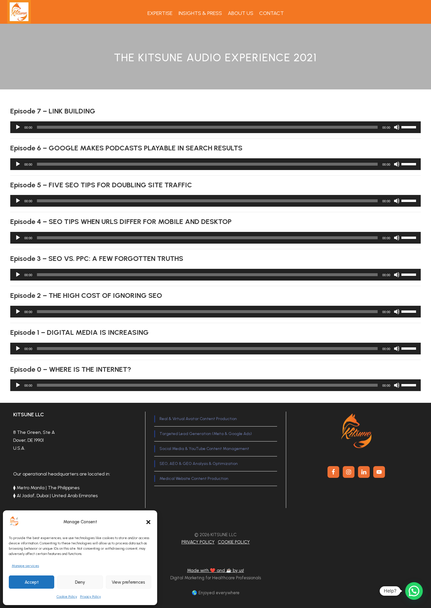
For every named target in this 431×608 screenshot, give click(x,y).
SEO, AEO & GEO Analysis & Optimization (198, 463)
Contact (271, 13)
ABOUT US (240, 13)
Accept (32, 582)
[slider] (409, 126)
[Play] (18, 127)
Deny (80, 582)
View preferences (128, 582)
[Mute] (397, 127)
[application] (215, 127)
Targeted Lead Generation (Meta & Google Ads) (205, 433)
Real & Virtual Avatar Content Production (198, 418)
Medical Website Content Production (193, 478)
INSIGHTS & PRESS (200, 13)
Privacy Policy (90, 597)
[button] (148, 522)
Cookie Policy (67, 597)
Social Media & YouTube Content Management (204, 448)
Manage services (25, 566)
